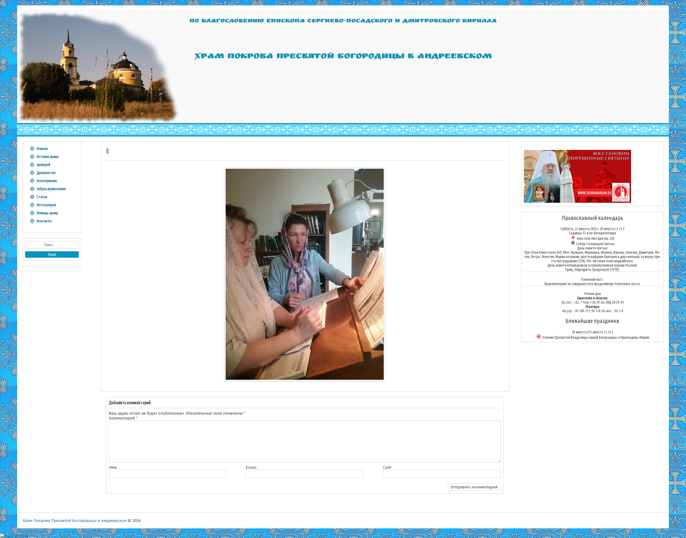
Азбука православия (51, 189)
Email (251, 467)
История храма (47, 156)
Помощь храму (47, 213)
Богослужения (47, 181)
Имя (113, 467)
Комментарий (123, 418)
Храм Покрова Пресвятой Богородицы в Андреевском (75, 520)
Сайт (387, 467)
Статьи (42, 197)
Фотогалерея (46, 205)
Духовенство (46, 173)
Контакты (44, 221)
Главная (42, 148)
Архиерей (43, 165)
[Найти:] (52, 245)
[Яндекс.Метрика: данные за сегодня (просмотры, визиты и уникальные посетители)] (14, 536)
